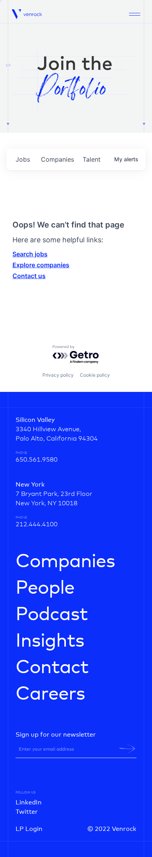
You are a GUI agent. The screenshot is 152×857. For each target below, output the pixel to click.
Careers (50, 694)
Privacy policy (58, 375)
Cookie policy (95, 375)
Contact (52, 667)
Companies (65, 561)
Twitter (27, 812)
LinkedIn (29, 802)
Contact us (29, 276)
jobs (23, 159)
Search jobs (30, 254)
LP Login (29, 829)
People (45, 588)
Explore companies (40, 265)
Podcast (52, 614)
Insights (50, 641)
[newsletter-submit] (127, 749)
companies (57, 159)
